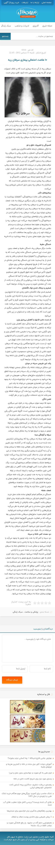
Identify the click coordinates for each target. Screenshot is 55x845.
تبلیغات (25, 2)
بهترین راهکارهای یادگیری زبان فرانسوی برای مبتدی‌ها (29, 811)
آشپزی (36, 25)
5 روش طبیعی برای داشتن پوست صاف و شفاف (31, 817)
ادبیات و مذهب (22, 25)
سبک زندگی (18, 612)
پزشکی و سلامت (31, 612)
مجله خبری (47, 25)
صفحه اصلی (46, 2)
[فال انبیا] (27, 741)
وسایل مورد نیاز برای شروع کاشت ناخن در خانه (32, 779)
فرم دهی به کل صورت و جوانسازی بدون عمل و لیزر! (30, 773)
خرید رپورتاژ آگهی (11, 2)
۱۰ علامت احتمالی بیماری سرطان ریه (27, 60)
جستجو (5, 36)
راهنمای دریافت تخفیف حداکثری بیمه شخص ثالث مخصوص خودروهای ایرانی (30, 786)
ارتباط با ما (35, 2)
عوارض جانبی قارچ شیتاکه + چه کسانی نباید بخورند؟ (30, 758)
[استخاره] (27, 713)
